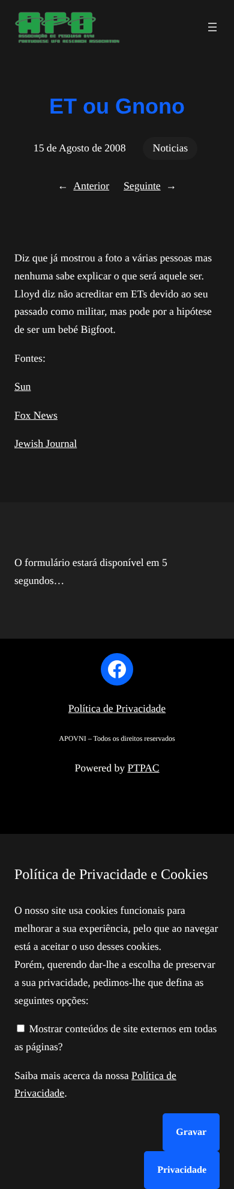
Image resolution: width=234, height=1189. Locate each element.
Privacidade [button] (181, 1170)
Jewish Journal (45, 443)
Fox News (36, 415)
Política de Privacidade (117, 708)
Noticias (170, 148)
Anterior (91, 186)
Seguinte (142, 186)
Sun (22, 386)
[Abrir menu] (212, 27)
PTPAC (143, 768)
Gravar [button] (191, 1132)
